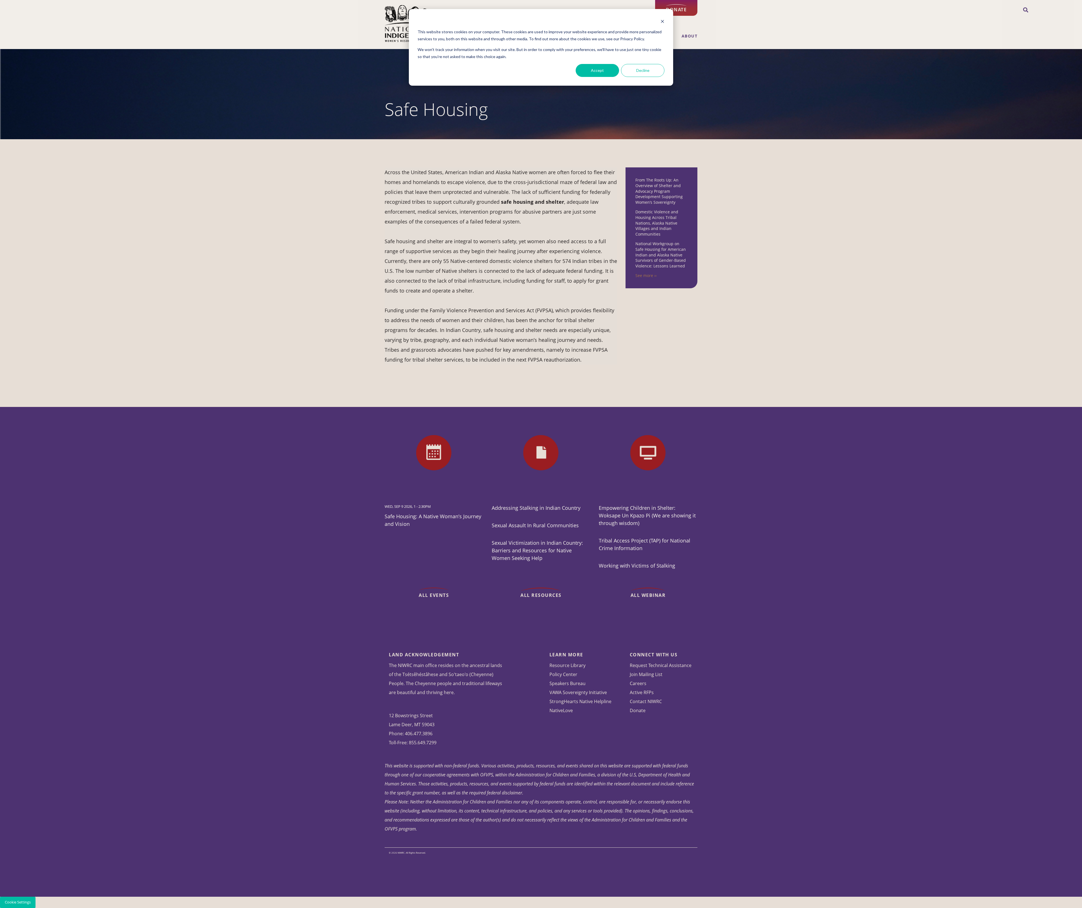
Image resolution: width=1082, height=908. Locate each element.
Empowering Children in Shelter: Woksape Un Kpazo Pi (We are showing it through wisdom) (647, 515)
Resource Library (567, 665)
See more (644, 275)
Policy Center (563, 674)
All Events (434, 595)
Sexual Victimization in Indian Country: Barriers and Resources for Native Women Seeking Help (537, 550)
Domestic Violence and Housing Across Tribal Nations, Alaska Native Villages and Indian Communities (656, 222)
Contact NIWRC (646, 701)
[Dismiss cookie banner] (662, 21)
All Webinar (648, 595)
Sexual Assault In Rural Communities (535, 525)
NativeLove (561, 710)
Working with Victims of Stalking (637, 565)
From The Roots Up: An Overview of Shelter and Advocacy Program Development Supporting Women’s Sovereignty (659, 191)
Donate (676, 9)
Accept (597, 70)
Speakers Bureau (567, 683)
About (690, 36)
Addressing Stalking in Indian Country (536, 507)
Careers (638, 683)
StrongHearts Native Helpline (580, 701)
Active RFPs (642, 692)
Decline (642, 70)
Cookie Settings (18, 902)
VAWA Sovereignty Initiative (578, 692)
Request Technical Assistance (660, 665)
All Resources (541, 595)
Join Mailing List (646, 674)
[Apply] (1025, 10)
